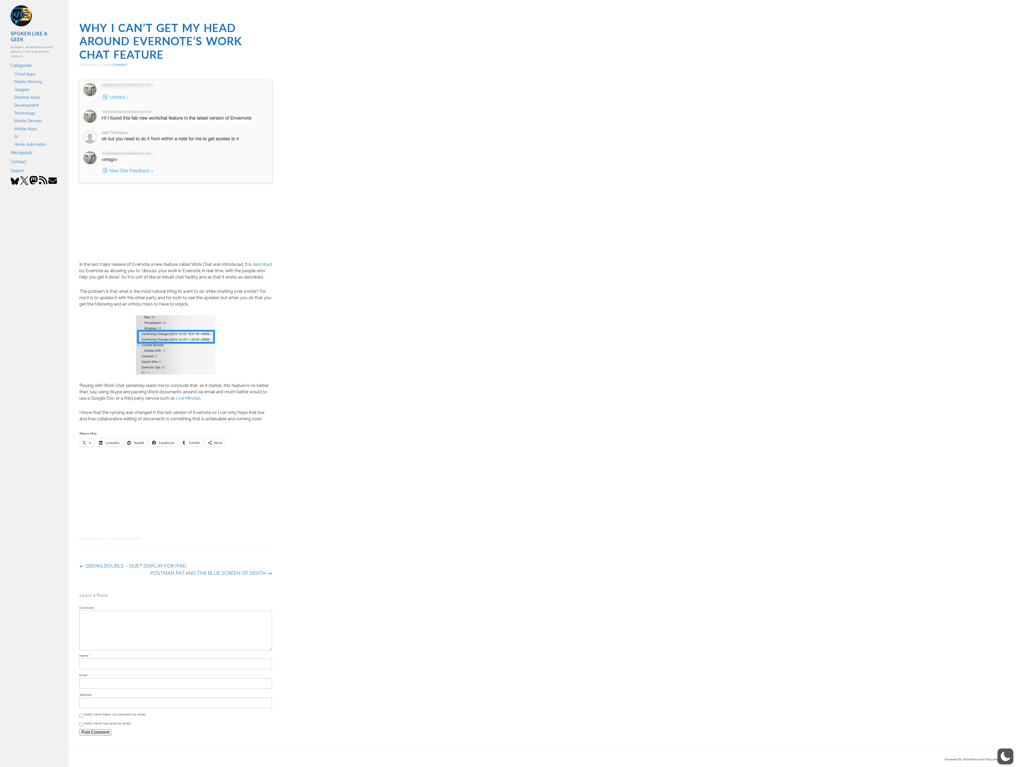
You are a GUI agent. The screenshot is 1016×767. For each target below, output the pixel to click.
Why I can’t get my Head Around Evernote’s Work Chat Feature (160, 41)
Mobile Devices (28, 120)
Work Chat (133, 538)
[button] (1005, 756)
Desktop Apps (27, 97)
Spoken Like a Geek (29, 36)
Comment (119, 65)
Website (85, 695)
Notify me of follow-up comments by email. (115, 714)
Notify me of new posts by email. (107, 723)
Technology (24, 113)
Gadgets (22, 89)
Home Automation (30, 144)
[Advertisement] (175, 223)
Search (17, 170)
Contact (18, 161)
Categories (21, 65)
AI (16, 136)
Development (26, 105)
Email (84, 675)
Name (84, 656)
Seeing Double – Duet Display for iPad (135, 566)
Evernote (118, 538)
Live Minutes (188, 398)
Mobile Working (28, 81)
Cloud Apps (24, 74)
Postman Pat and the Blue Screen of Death (208, 573)
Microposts (22, 152)
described (262, 264)
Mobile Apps (25, 128)
